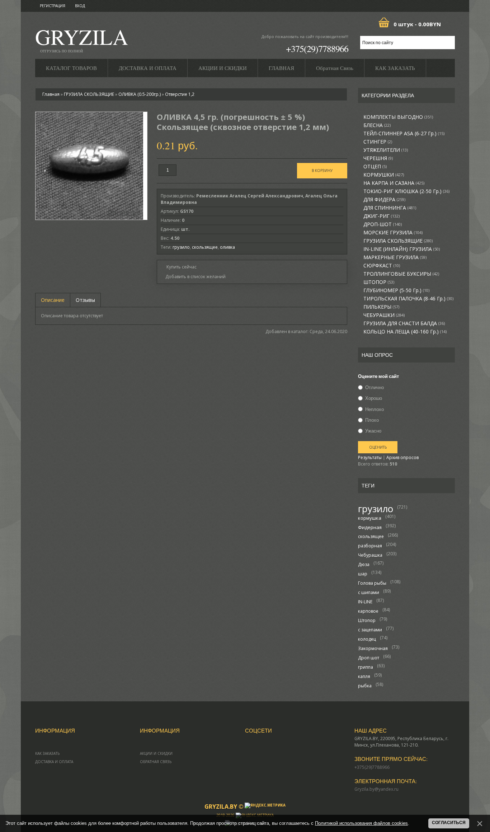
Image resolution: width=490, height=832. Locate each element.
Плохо (372, 420)
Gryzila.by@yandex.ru (376, 789)
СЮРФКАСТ (381, 265)
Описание (53, 299)
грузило (375, 508)
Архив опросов (402, 457)
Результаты (370, 457)
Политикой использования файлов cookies (361, 823)
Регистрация (52, 5)
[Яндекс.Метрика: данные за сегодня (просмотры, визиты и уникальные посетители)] (265, 805)
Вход (80, 5)
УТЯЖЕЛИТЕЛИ (385, 150)
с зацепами (370, 630)
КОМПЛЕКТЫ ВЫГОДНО (398, 117)
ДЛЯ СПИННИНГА (389, 208)
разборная (370, 546)
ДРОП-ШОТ (382, 224)
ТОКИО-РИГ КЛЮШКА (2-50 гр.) (406, 191)
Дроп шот (368, 658)
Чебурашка (370, 555)
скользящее (371, 536)
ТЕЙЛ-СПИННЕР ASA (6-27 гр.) (403, 133)
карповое (368, 611)
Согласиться (449, 822)
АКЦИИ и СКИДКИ (156, 753)
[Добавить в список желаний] (193, 277)
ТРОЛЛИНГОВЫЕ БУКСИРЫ (401, 274)
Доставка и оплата (54, 761)
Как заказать (47, 753)
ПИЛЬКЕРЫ (381, 307)
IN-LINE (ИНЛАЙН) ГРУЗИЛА (401, 249)
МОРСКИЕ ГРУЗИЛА (393, 232)
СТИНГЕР (377, 142)
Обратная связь (155, 761)
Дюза (363, 564)
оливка (227, 247)
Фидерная (370, 527)
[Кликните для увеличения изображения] (89, 166)
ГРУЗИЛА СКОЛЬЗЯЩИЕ (398, 241)
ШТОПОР (378, 282)
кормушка (369, 518)
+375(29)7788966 (317, 48)
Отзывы (85, 299)
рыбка (365, 686)
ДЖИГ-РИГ (381, 216)
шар (362, 574)
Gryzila (81, 38)
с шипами (368, 592)
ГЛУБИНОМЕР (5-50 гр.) (396, 290)
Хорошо (373, 398)
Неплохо (374, 409)
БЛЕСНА (377, 125)
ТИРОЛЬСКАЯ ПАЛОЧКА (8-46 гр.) (408, 298)
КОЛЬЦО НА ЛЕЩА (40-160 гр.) (405, 331)
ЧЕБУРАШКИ (384, 315)
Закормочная (373, 648)
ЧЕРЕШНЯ (378, 158)
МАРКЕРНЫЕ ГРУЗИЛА (395, 257)
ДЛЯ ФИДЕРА (384, 199)
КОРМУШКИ (383, 175)
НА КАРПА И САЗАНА (393, 183)
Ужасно (373, 430)
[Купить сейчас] (179, 266)
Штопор (367, 620)
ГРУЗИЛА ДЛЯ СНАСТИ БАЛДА (404, 323)
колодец (367, 639)
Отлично (374, 387)
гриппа (365, 667)
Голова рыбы (372, 583)
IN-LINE (365, 602)
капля (364, 676)
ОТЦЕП (375, 166)
